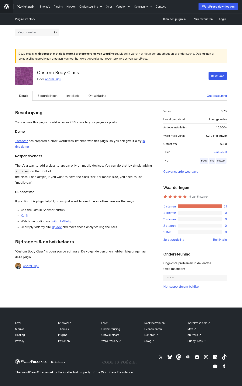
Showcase (64, 323)
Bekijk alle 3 (220, 152)
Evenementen (153, 329)
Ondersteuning (217, 96)
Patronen (64, 341)
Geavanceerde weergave (180, 171)
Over (18, 323)
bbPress (194, 334)
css (212, 160)
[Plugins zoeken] (55, 32)
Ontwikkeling (97, 96)
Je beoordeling (173, 240)
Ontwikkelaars (110, 334)
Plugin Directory (25, 19)
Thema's (63, 329)
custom (221, 160)
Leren (105, 323)
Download (217, 76)
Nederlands (58, 361)
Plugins (62, 334)
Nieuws (19, 329)
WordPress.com (199, 323)
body (204, 160)
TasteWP (21, 141)
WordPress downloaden (218, 6)
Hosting (20, 334)
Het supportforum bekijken (181, 286)
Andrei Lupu (53, 79)
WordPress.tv (111, 341)
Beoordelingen (47, 96)
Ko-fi (24, 215)
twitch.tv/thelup (61, 221)
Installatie (73, 96)
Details (24, 96)
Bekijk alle (220, 240)
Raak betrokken (154, 323)
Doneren (151, 334)
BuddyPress (197, 341)
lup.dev (57, 227)
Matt (192, 329)
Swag (149, 341)
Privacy (19, 341)
